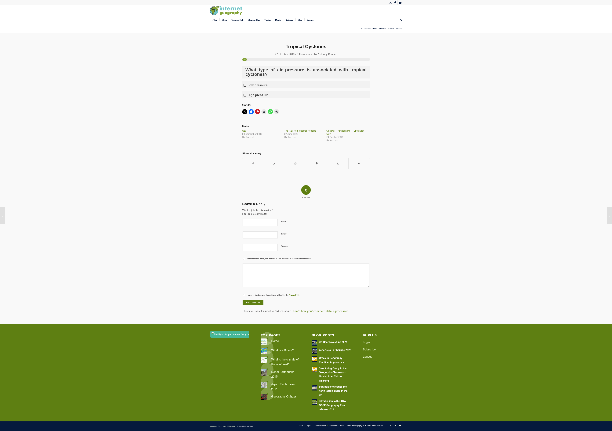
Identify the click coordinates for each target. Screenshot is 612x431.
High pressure (258, 95)
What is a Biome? (282, 350)
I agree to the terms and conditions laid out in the (273, 295)
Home (275, 341)
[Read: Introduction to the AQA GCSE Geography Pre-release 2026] (314, 402)
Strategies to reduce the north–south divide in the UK (333, 391)
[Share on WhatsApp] (295, 163)
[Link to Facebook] (395, 2)
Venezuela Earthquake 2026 (335, 350)
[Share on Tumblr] (337, 163)
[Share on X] (274, 163)
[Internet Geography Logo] (226, 10)
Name (284, 221)
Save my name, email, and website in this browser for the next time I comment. (280, 258)
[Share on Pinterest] (316, 163)
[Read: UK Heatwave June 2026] (314, 343)
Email (284, 233)
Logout (367, 356)
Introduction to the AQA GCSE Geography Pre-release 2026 (332, 405)
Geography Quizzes (284, 396)
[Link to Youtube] (400, 2)
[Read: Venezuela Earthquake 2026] (314, 351)
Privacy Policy (294, 295)
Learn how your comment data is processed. (321, 311)
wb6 (244, 130)
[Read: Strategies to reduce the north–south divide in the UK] (314, 388)
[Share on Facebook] (253, 163)
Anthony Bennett (327, 54)
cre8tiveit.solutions (246, 426)
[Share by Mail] (359, 163)
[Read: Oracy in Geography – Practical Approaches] (314, 359)
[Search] (400, 20)
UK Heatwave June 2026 (333, 342)
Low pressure (258, 85)
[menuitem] (214, 20)
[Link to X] (390, 2)
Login (366, 342)
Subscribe (369, 349)
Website (284, 246)
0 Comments (304, 54)
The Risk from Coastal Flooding (300, 130)
